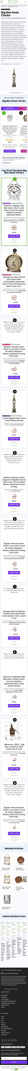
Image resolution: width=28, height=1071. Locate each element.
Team (2, 1018)
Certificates (4, 1034)
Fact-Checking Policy (6, 1028)
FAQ (2, 1020)
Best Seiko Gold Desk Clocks (6, 887)
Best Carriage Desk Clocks (6, 869)
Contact (3, 1022)
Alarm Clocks (4, 995)
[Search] (25, 2)
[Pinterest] (15, 1040)
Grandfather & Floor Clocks (8, 1003)
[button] (27, 1061)
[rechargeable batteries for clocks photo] (25, 928)
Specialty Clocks (5, 1005)
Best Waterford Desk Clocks (6, 908)
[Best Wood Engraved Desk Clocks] (21, 874)
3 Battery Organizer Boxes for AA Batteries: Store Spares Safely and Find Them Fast (3, 951)
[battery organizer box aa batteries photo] (3, 929)
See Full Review (9, 151)
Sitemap (3, 1024)
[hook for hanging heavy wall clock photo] (8, 929)
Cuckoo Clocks (5, 999)
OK (16, 1069)
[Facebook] (2, 1040)
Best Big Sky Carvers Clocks (20, 869)
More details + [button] (14, 242)
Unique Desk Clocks (6, 9)
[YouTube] (12, 1040)
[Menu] (1, 2)
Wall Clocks (4, 997)
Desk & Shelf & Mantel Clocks (8, 1001)
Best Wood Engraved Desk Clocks (20, 888)
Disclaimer (3, 1030)
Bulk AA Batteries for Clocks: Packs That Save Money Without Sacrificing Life (19, 945)
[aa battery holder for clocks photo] (14, 928)
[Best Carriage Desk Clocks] (7, 855)
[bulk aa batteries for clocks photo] (19, 927)
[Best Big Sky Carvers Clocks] (21, 855)
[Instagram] (5, 1040)
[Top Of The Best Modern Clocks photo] (9, 973)
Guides (3, 1007)
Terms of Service (5, 1032)
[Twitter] (9, 1040)
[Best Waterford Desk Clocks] (7, 894)
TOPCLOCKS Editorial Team (6, 64)
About (2, 1016)
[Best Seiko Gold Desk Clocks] (7, 874)
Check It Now (14, 236)
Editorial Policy (4, 1026)
